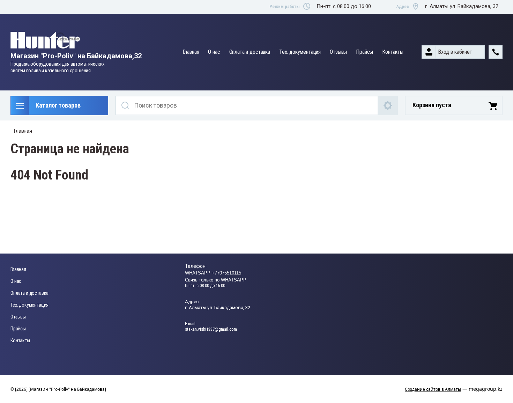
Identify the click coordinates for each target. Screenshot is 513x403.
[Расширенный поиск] (388, 105)
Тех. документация (300, 52)
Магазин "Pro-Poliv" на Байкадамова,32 (76, 56)
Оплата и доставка (249, 52)
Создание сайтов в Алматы (433, 389)
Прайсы (364, 52)
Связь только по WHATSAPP (215, 280)
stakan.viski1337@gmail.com (211, 329)
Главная (191, 52)
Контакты (392, 52)
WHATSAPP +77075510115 (213, 273)
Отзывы (338, 52)
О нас (214, 52)
